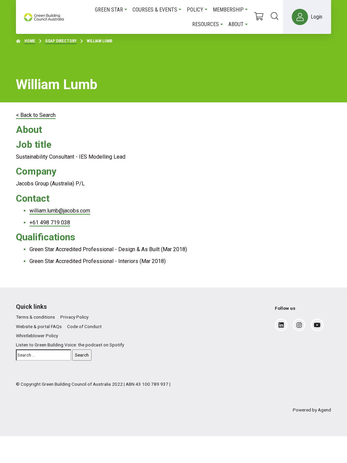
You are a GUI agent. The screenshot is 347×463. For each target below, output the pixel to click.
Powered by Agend (312, 409)
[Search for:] (43, 355)
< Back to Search (36, 115)
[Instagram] (299, 325)
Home (29, 41)
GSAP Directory (61, 41)
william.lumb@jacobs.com (59, 210)
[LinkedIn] (281, 325)
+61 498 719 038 (49, 222)
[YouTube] (317, 325)
